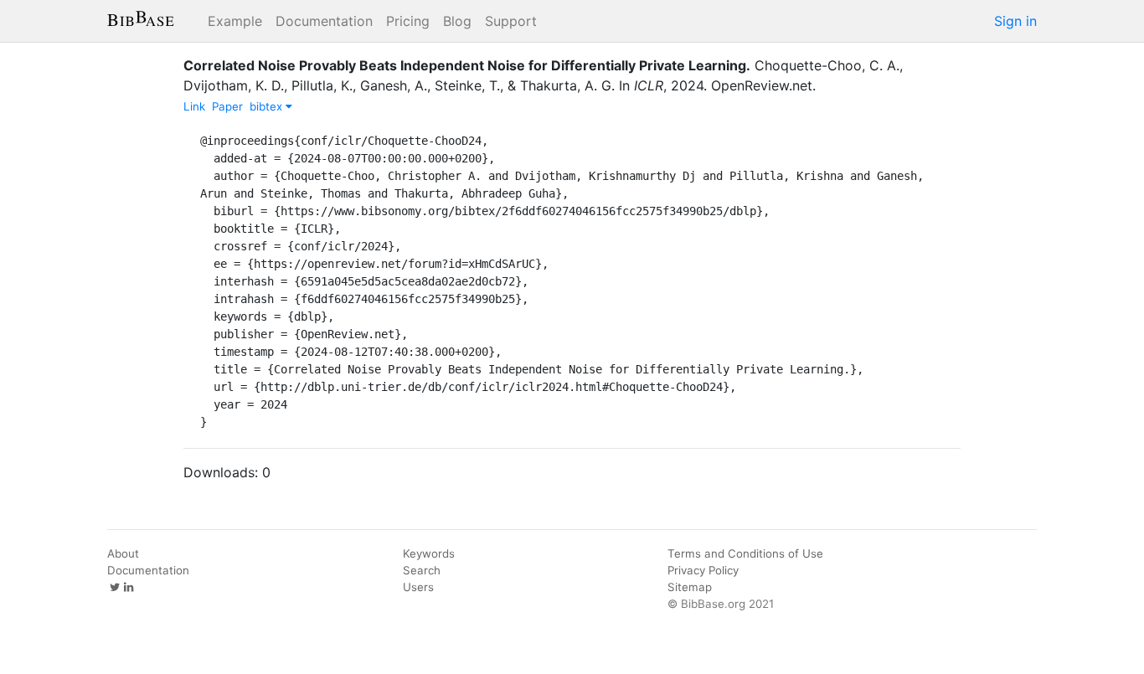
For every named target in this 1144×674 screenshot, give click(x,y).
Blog (457, 21)
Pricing (408, 21)
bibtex (268, 106)
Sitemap (689, 587)
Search (422, 570)
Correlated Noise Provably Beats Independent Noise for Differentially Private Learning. (466, 65)
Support (511, 21)
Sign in (1015, 21)
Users (418, 587)
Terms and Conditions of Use (745, 553)
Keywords (429, 553)
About (123, 553)
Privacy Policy (703, 570)
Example (235, 21)
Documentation (324, 21)
